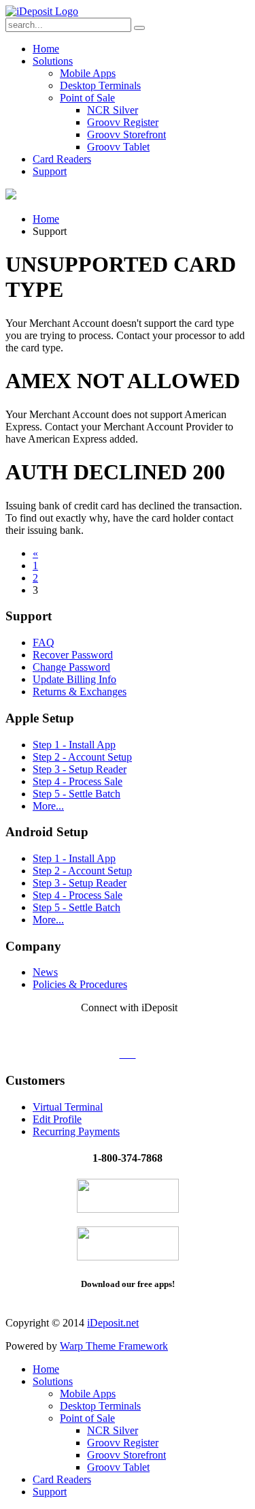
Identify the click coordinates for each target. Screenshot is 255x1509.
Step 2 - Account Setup (82, 757)
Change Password (71, 667)
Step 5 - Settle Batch (76, 793)
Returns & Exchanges (79, 691)
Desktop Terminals (100, 85)
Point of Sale (87, 98)
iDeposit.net (113, 1323)
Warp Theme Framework (114, 1346)
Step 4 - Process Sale (77, 781)
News (45, 972)
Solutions (53, 61)
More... (48, 806)
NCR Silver (112, 110)
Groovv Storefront (126, 134)
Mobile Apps (88, 73)
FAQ (43, 642)
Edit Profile (57, 1119)
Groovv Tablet (118, 147)
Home (46, 48)
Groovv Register (122, 122)
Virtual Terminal (68, 1107)
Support (50, 171)
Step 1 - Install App (74, 744)
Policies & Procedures (80, 984)
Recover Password (73, 655)
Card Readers (62, 159)
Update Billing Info (74, 679)
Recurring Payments (76, 1131)
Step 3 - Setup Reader (79, 769)
